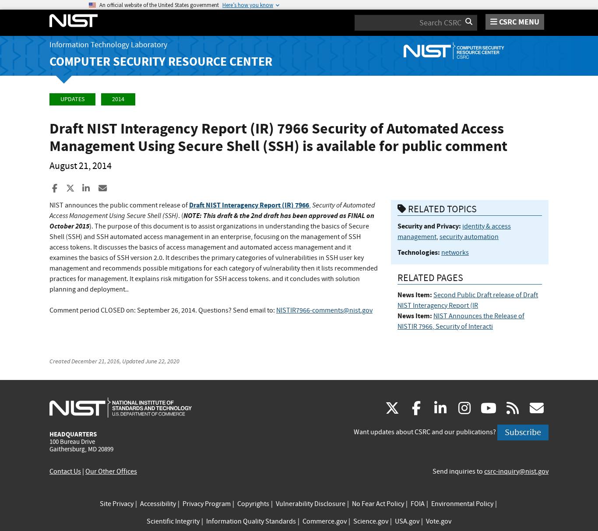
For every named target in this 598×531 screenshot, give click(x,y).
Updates (72, 99)
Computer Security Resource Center (160, 61)
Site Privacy (117, 503)
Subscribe (523, 432)
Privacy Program (207, 503)
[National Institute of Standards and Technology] (120, 407)
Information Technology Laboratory (108, 45)
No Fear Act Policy (378, 503)
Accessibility (158, 503)
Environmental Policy (462, 503)
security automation (469, 236)
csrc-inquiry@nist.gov (516, 471)
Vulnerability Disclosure (310, 503)
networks (455, 252)
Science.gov (370, 521)
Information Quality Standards (251, 521)
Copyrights (253, 503)
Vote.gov (438, 521)
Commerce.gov (325, 521)
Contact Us (65, 471)
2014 (118, 99)
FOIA (418, 503)
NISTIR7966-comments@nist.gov (324, 310)
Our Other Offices (111, 471)
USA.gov (407, 521)
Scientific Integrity (173, 521)
